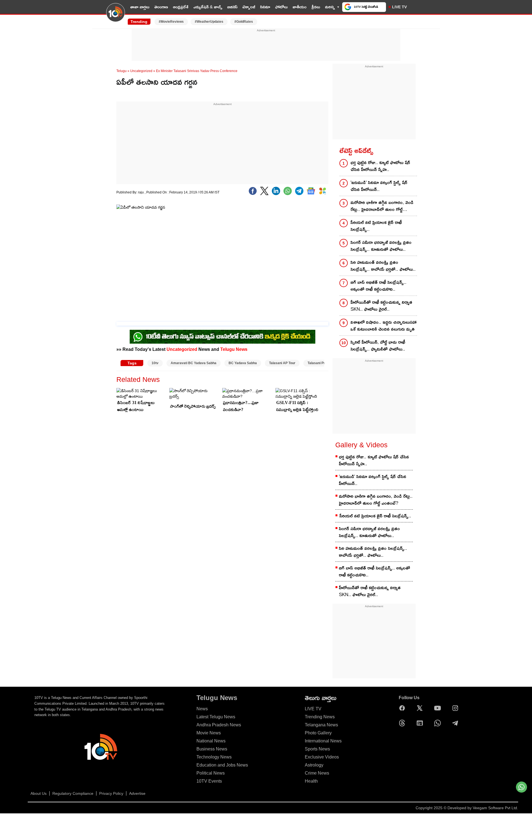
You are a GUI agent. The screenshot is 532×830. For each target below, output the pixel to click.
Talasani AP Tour (282, 363)
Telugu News (233, 349)
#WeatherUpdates (209, 22)
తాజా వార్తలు (139, 6)
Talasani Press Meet (323, 363)
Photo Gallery (318, 733)
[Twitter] (264, 191)
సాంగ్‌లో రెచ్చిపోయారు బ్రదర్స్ (193, 406)
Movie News (208, 733)
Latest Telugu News (215, 716)
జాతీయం (299, 6)
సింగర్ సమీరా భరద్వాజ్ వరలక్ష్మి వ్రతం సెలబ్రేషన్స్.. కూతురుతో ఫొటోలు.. (381, 246)
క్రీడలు (315, 6)
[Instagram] (456, 708)
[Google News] (421, 723)
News (202, 708)
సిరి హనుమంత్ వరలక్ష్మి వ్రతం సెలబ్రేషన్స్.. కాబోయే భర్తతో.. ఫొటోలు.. (383, 266)
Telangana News (321, 724)
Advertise (137, 793)
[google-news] (311, 191)
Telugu (121, 71)
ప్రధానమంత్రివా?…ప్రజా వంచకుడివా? (241, 406)
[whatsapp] (287, 191)
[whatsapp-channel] (222, 337)
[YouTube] (439, 708)
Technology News (214, 757)
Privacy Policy (111, 793)
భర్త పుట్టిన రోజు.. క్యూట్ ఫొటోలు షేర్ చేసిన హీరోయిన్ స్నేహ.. (380, 166)
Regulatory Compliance (72, 793)
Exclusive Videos (322, 757)
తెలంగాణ (161, 6)
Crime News (317, 773)
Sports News (317, 749)
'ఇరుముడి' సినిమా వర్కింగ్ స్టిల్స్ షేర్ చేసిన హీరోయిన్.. (379, 186)
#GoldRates (243, 22)
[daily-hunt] (322, 191)
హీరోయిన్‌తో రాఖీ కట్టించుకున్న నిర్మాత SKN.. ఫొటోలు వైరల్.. (381, 306)
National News (211, 741)
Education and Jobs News (222, 765)
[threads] (403, 723)
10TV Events (209, 781)
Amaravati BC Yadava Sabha (193, 363)
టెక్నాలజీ (248, 6)
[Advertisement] (266, 45)
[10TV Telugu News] (115, 16)
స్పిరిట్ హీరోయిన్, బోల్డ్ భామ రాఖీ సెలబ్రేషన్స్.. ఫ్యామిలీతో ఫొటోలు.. (378, 345)
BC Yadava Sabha (243, 363)
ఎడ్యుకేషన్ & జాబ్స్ (207, 6)
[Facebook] (253, 191)
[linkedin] (276, 191)
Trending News (320, 716)
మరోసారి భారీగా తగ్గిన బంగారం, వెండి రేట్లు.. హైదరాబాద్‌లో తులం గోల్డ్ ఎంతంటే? (382, 206)
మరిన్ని (330, 6)
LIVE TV (399, 7)
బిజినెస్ (232, 6)
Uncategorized (141, 71)
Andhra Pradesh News (218, 724)
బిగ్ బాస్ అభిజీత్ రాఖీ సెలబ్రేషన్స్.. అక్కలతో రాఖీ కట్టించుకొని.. (378, 286)
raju (141, 192)
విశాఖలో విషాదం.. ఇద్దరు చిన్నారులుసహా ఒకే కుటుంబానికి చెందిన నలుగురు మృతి (383, 326)
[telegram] (299, 191)
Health (311, 781)
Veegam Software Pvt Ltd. (495, 808)
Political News (210, 773)
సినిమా (265, 6)
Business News (211, 749)
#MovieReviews (171, 22)
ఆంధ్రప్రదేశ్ (180, 6)
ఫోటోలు (281, 6)
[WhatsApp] (439, 723)
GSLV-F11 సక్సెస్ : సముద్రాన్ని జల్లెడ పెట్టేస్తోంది (297, 406)
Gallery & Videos (361, 445)
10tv (155, 363)
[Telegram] (456, 723)
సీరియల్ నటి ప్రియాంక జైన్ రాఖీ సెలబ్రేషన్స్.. (376, 226)
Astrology (314, 765)
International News (323, 741)
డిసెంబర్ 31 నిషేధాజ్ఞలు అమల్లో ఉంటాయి (136, 406)
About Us (38, 793)
